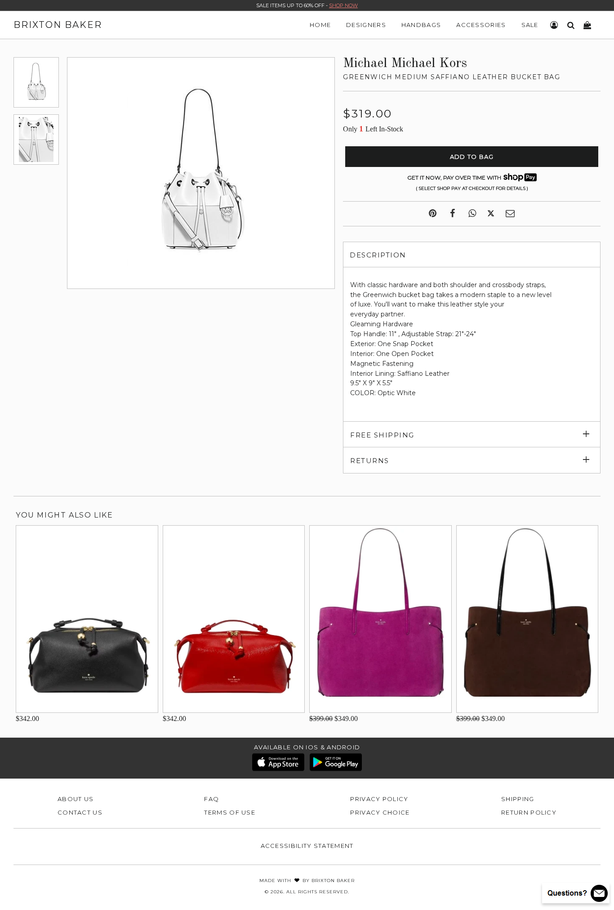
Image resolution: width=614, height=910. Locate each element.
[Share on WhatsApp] (472, 214)
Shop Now (343, 5)
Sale (529, 24)
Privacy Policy (379, 798)
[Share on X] (491, 214)
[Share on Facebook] (452, 214)
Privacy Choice (379, 812)
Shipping (517, 798)
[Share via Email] (510, 214)
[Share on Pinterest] (432, 214)
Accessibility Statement (307, 845)
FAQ (211, 798)
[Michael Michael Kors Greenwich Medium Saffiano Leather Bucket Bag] (36, 82)
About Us (75, 798)
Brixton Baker (57, 24)
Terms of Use (229, 812)
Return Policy (528, 812)
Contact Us (80, 812)
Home (320, 24)
